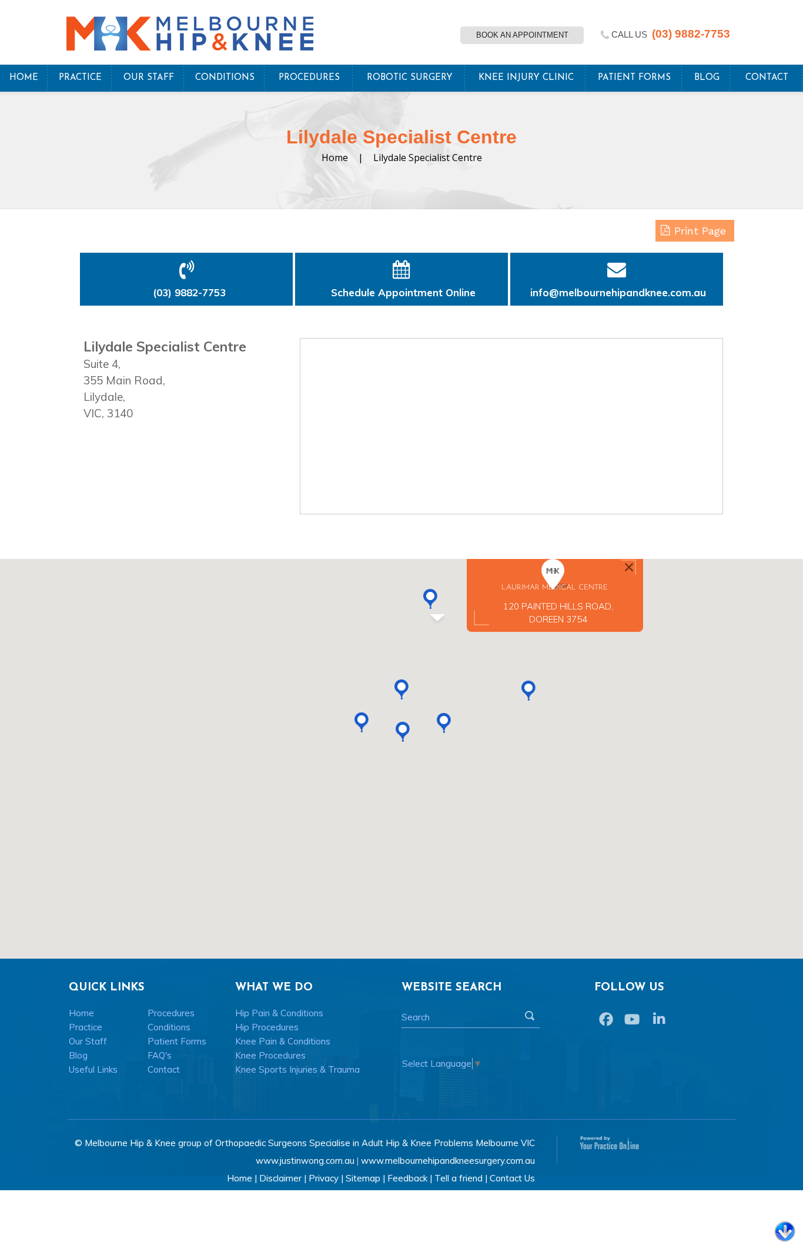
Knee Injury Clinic (526, 77)
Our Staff (148, 77)
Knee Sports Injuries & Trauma (297, 1069)
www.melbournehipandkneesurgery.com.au (448, 1160)
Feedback (407, 1178)
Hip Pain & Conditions (279, 1013)
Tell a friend (458, 1178)
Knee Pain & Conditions (282, 1041)
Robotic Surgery (410, 77)
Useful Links (93, 1069)
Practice (80, 77)
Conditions (225, 77)
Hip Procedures (267, 1027)
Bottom (785, 1232)
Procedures (309, 77)
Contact (766, 77)
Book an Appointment (522, 35)
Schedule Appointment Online (402, 292)
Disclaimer (280, 1178)
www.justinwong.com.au (305, 1160)
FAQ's (160, 1055)
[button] (444, 723)
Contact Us (512, 1178)
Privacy (324, 1178)
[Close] (629, 567)
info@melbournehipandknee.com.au (618, 292)
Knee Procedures (270, 1055)
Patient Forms (634, 77)
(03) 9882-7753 (691, 34)
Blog (707, 77)
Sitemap (363, 1178)
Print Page (700, 231)
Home (23, 77)
